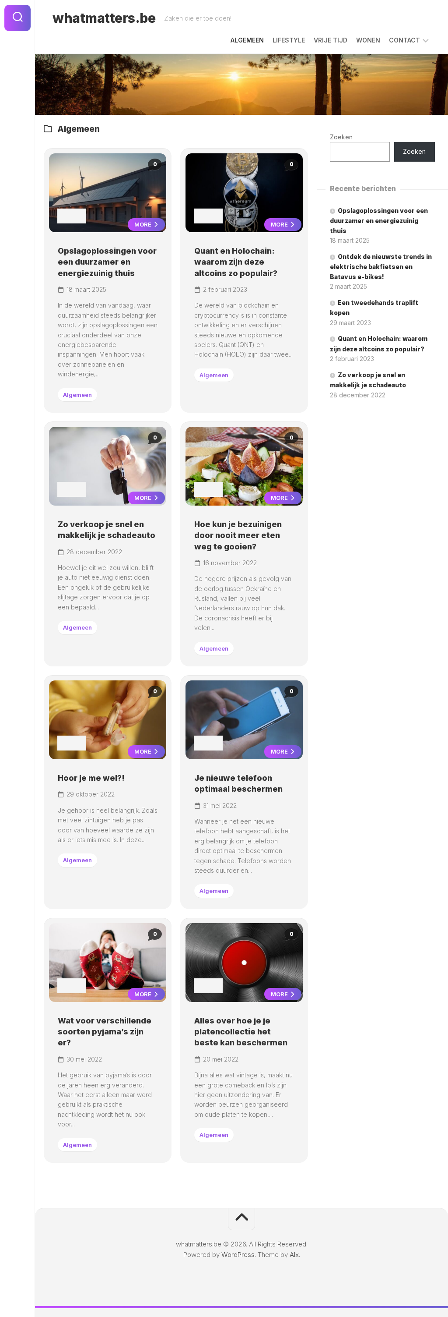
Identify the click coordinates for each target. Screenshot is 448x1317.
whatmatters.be (103, 18)
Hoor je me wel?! (91, 777)
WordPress (238, 1254)
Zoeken (341, 137)
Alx (294, 1254)
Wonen (368, 40)
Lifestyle (289, 40)
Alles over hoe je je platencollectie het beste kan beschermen (240, 1031)
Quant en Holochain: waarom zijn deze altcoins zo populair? (235, 261)
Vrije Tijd (330, 40)
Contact (404, 40)
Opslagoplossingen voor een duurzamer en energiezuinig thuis (107, 261)
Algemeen (247, 40)
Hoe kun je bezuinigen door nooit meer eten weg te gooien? (238, 535)
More (143, 224)
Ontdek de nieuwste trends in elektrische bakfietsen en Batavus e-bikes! (381, 266)
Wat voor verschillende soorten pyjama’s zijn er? (104, 1031)
